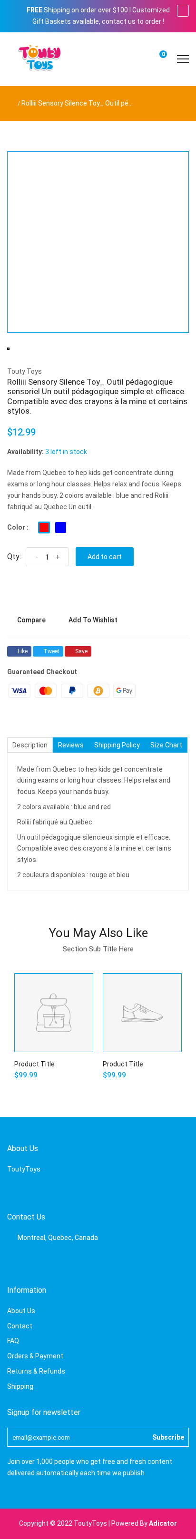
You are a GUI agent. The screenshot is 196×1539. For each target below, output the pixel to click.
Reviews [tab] (71, 745)
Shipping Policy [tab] (117, 745)
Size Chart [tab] (166, 745)
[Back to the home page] (9, 103)
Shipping (20, 1386)
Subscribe (168, 1437)
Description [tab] (30, 745)
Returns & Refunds (36, 1371)
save (81, 651)
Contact (19, 1326)
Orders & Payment (35, 1356)
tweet (51, 651)
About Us (21, 1311)
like (23, 651)
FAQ (13, 1341)
